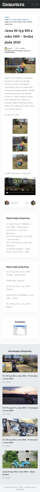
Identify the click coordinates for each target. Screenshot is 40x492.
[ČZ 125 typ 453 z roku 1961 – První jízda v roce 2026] (20, 363)
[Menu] (37, 4)
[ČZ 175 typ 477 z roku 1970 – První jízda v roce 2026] (20, 395)
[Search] (33, 4)
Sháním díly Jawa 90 (15, 280)
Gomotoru (13, 4)
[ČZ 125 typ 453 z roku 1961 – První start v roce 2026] (20, 427)
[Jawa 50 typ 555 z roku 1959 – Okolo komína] (20, 459)
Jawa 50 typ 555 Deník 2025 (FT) (19, 51)
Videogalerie (10, 52)
